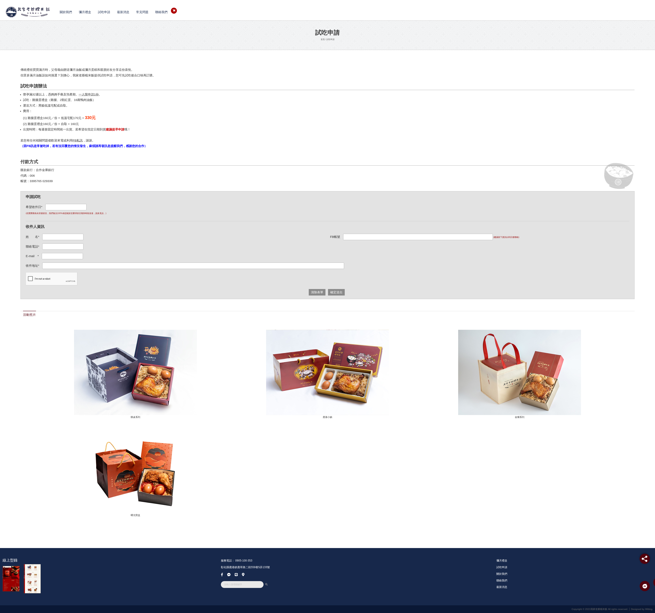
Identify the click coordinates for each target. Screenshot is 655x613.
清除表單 (317, 292)
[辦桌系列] (135, 372)
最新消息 (123, 12)
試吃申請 (104, 12)
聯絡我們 (161, 12)
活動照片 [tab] (29, 314)
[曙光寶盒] (135, 470)
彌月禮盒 (85, 12)
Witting (648, 609)
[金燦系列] (519, 372)
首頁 (323, 39)
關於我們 (66, 12)
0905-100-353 (243, 560)
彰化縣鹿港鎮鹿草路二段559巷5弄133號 (245, 567)
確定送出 (336, 292)
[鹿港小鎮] (327, 372)
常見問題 (142, 12)
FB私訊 (78, 140)
